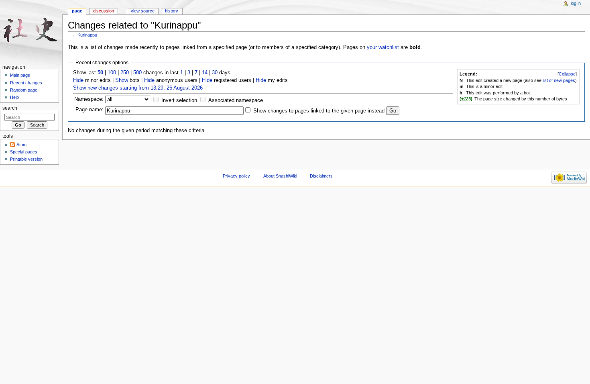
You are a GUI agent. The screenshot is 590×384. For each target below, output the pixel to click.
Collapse (567, 73)
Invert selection (179, 100)
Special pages (23, 151)
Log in (576, 3)
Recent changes (26, 82)
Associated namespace (235, 100)
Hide (78, 80)
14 (205, 73)
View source (143, 10)
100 (112, 73)
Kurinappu (87, 35)
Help (14, 97)
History (171, 10)
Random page (23, 90)
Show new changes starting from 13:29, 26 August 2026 (138, 88)
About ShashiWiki (280, 176)
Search (9, 108)
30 (215, 73)
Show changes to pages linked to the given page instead (319, 111)
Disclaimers (321, 176)
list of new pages (559, 80)
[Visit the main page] (31, 31)
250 (124, 73)
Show (121, 80)
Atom (21, 144)
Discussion (103, 10)
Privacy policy (236, 176)
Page (77, 10)
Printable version (26, 159)
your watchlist (383, 47)
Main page (20, 75)
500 (137, 73)
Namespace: (89, 99)
